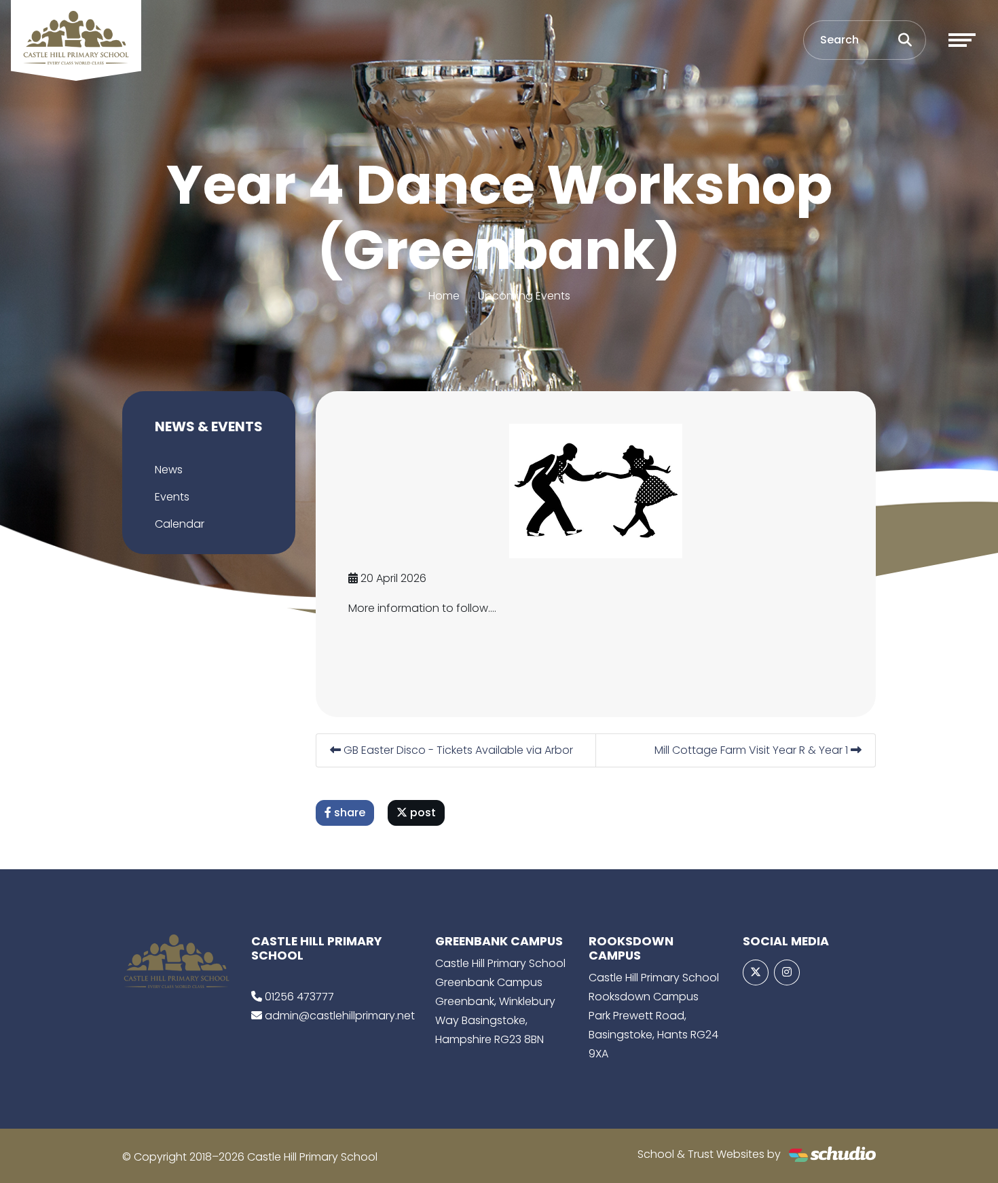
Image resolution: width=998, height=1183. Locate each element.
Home (444, 296)
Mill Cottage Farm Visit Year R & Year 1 (752, 750)
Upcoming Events (524, 296)
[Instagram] (787, 972)
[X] (756, 972)
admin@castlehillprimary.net (340, 1015)
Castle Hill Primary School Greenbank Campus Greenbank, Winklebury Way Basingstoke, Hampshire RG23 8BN (500, 1001)
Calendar (179, 524)
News (169, 469)
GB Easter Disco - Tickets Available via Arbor (457, 750)
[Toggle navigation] (962, 40)
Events (172, 497)
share (348, 812)
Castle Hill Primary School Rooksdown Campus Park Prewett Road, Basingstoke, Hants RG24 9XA (654, 1015)
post (421, 812)
